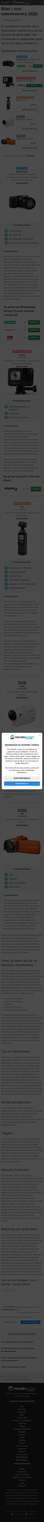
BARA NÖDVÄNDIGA (22, 778)
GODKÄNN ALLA (22, 784)
